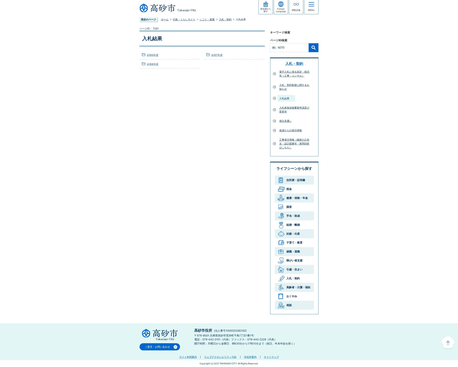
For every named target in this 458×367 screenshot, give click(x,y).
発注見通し (285, 120)
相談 (289, 305)
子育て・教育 (294, 242)
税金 (289, 189)
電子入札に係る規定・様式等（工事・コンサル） (294, 73)
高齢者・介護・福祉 (298, 287)
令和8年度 (152, 64)
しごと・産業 (207, 19)
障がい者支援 (294, 260)
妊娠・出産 (293, 233)
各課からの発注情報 (290, 130)
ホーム (165, 19)
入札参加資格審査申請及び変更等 (294, 109)
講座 (289, 207)
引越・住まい (294, 269)
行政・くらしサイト (184, 19)
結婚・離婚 (293, 224)
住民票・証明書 (295, 180)
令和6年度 (152, 54)
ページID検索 (278, 40)
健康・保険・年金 (297, 198)
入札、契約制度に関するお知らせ (294, 86)
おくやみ (291, 296)
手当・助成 (293, 215)
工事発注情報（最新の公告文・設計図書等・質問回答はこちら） (294, 143)
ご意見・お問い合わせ (157, 346)
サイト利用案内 (188, 356)
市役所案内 (250, 356)
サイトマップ (271, 356)
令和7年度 (217, 54)
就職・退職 (293, 251)
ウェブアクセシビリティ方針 (220, 356)
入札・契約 (225, 19)
